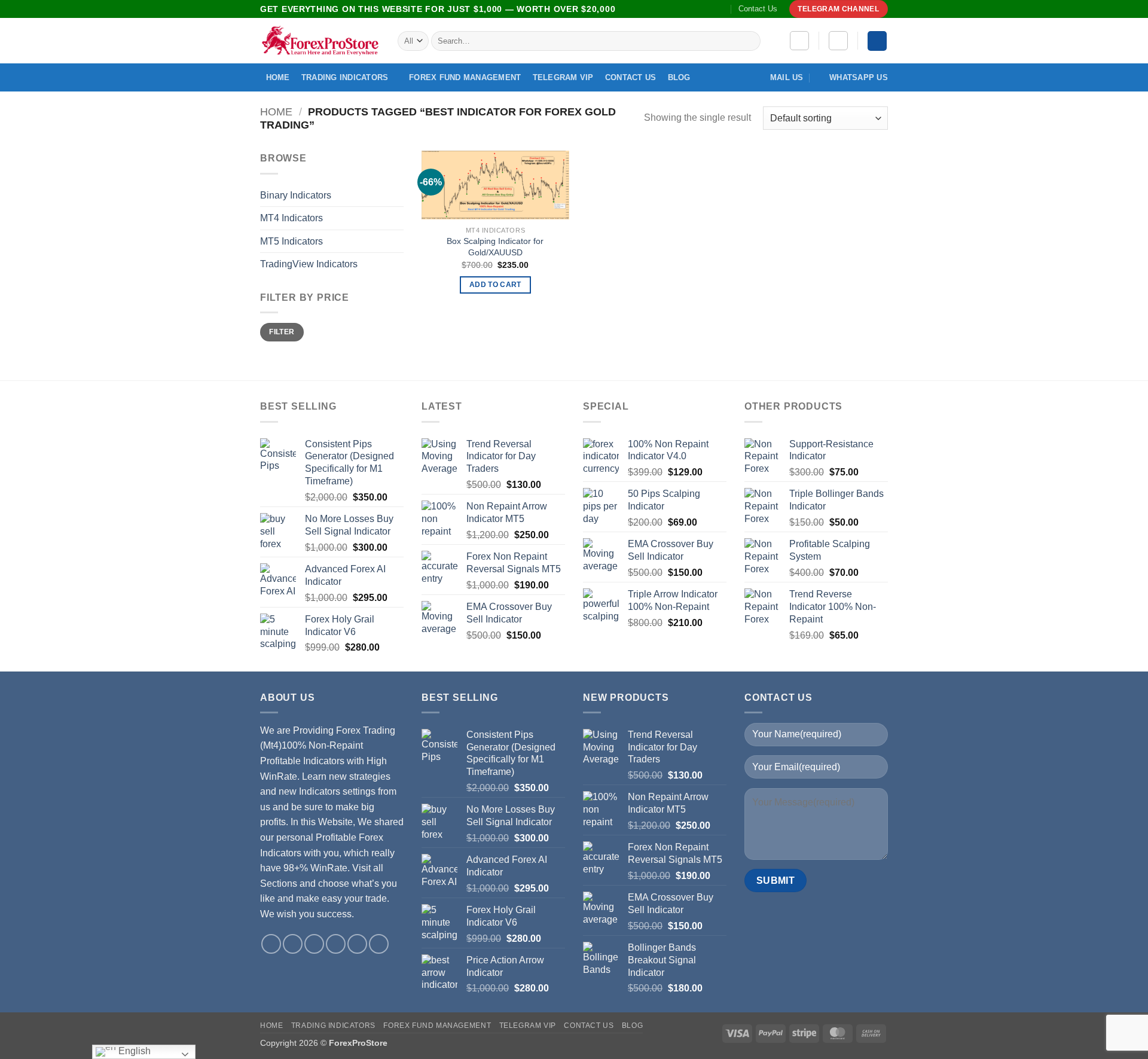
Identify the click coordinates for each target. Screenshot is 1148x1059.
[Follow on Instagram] (663, 9)
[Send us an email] (686, 9)
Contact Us (757, 8)
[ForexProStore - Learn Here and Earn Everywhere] (320, 41)
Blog (679, 77)
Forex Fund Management (465, 77)
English (133, 1051)
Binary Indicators (295, 195)
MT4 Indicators (291, 218)
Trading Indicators (345, 77)
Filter (281, 332)
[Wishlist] (799, 40)
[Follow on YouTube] (709, 9)
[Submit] (749, 41)
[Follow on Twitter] (675, 9)
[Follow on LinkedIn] (697, 9)
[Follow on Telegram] (721, 9)
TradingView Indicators (309, 264)
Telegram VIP (563, 77)
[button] (838, 40)
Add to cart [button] (495, 284)
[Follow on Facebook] (652, 9)
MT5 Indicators (291, 241)
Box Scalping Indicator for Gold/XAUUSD (495, 246)
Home (278, 77)
